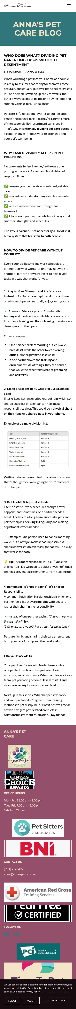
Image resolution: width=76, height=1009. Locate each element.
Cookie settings (55, 1000)
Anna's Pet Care (17, 6)
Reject (12, 1000)
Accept (31, 1000)
